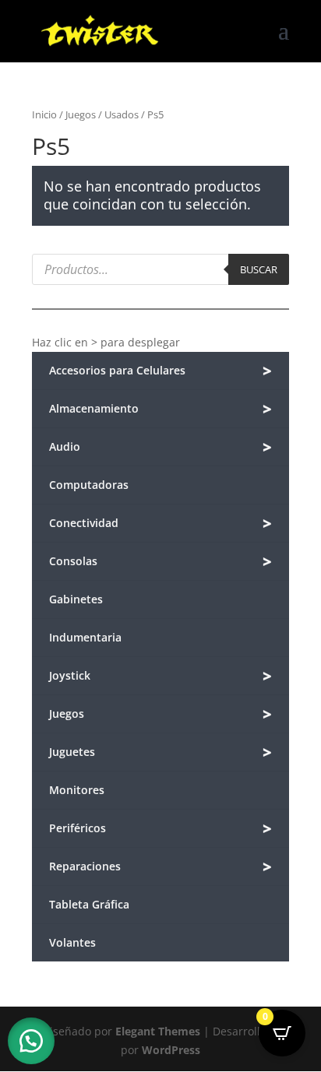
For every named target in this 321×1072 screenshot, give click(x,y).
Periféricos (160, 828)
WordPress (171, 1049)
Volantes (72, 942)
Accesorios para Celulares (160, 370)
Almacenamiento (160, 409)
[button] (31, 1041)
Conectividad (160, 523)
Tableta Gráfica (89, 904)
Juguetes (160, 752)
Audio (160, 447)
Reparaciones (160, 866)
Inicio (44, 114)
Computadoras (89, 484)
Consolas (160, 561)
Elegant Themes (157, 1031)
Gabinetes (76, 599)
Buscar (258, 269)
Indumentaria (85, 637)
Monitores (76, 789)
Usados (121, 114)
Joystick (160, 676)
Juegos (80, 114)
